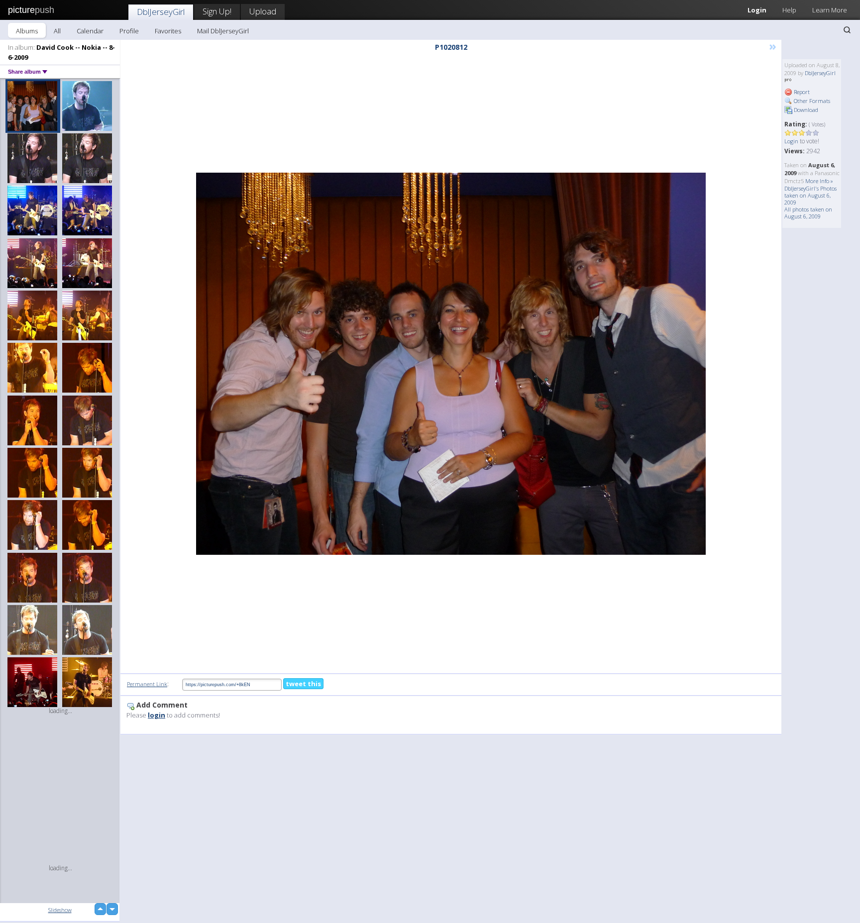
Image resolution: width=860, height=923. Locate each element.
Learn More (829, 9)
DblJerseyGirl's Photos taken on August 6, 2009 (810, 195)
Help (789, 9)
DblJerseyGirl (161, 11)
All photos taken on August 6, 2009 (808, 212)
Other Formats (811, 100)
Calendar (90, 30)
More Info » (819, 181)
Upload (262, 11)
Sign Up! (217, 11)
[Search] (847, 30)
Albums (27, 30)
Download (805, 109)
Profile (129, 30)
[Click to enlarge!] (451, 364)
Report (801, 92)
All (57, 30)
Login (757, 9)
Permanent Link (147, 684)
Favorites (168, 30)
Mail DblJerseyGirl (223, 30)
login (156, 715)
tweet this (303, 683)
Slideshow (60, 910)
